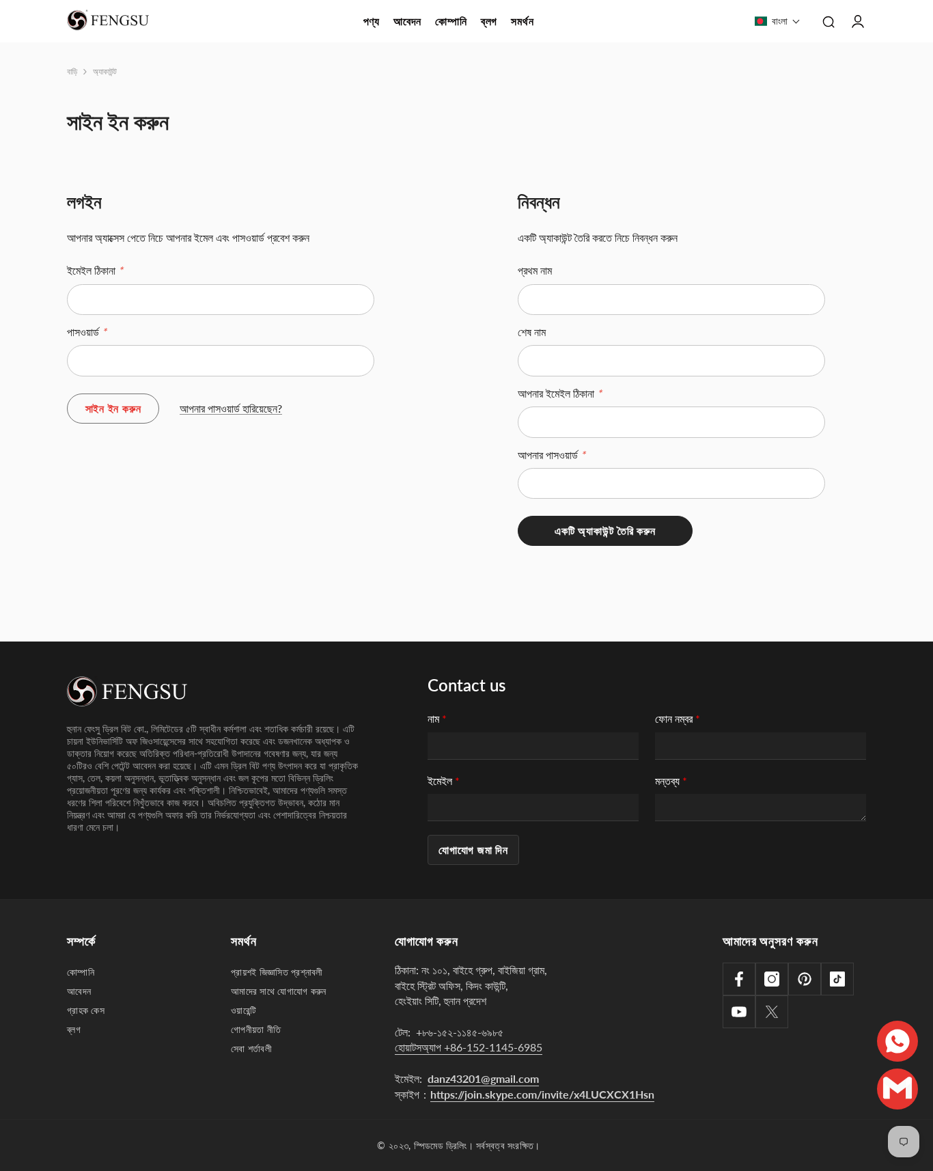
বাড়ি (72, 71)
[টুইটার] (771, 1011)
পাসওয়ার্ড (87, 331)
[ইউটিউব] (739, 1011)
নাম (437, 718)
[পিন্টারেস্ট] (804, 979)
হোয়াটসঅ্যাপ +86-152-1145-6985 (468, 1047)
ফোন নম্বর (677, 718)
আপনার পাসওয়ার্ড (551, 454)
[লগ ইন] (858, 21)
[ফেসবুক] (739, 979)
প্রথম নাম (535, 270)
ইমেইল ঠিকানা (95, 270)
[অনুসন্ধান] (828, 21)
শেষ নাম (532, 331)
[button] (777, 21)
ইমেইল (444, 780)
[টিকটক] (837, 979)
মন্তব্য (671, 780)
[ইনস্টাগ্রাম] (771, 979)
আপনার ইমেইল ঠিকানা (560, 393)
